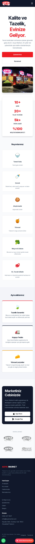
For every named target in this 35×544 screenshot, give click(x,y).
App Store (19, 414)
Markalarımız (6, 492)
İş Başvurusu (6, 500)
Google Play (19, 419)
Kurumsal (17, 61)
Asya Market (10, 534)
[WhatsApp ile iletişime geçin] (3, 540)
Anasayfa (5, 483)
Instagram (23, 535)
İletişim (4, 508)
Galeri (4, 505)
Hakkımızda (6, 489)
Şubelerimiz (17, 54)
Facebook (30, 535)
